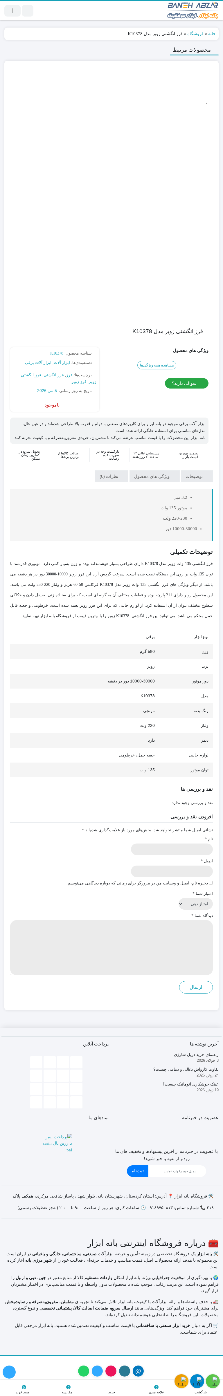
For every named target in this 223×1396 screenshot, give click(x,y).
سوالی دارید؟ (185, 383)
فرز (69, 375)
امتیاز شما (203, 893)
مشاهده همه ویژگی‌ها (157, 365)
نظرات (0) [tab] (109, 476)
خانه (212, 33)
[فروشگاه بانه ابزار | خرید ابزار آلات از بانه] (193, 10)
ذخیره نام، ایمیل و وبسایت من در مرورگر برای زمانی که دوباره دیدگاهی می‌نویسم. (137, 883)
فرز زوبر (79, 382)
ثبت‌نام (138, 1171)
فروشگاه (195, 33)
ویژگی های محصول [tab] (152, 476)
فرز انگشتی (54, 375)
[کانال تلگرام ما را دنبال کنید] (9, 1372)
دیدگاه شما (202, 915)
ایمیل (207, 861)
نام (209, 839)
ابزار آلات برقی (38, 362)
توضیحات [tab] (195, 476)
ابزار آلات (62, 362)
